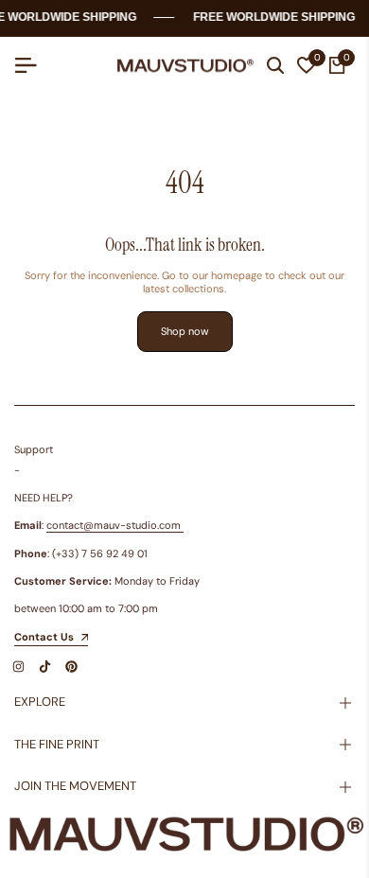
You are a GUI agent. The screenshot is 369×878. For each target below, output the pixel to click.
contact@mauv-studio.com (113, 525)
